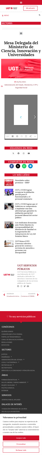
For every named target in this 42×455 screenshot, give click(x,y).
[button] (21, 2)
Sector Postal (6, 368)
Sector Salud (6, 365)
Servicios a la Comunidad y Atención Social (18, 370)
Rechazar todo (21, 450)
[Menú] (2, 15)
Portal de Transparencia (11, 337)
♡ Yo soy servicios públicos (21, 316)
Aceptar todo (21, 438)
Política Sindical (7, 388)
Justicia (4, 354)
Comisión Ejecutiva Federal (11, 334)
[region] (21, 434)
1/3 (7, 136)
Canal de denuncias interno (12, 340)
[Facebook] (18, 153)
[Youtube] (29, 153)
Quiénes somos (7, 331)
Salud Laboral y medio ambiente (13, 382)
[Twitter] (24, 286)
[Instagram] (23, 153)
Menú (6, 15)
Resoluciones (6, 342)
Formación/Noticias (9, 380)
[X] (13, 153)
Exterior (4, 390)
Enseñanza (5, 357)
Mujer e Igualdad (8, 385)
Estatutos (5, 345)
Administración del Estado (13, 85)
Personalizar (21, 444)
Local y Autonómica (9, 362)
